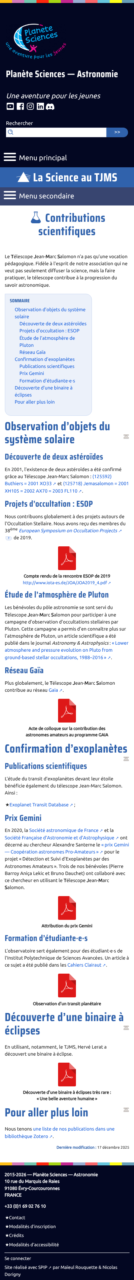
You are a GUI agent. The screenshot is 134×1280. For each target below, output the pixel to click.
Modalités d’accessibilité (34, 1245)
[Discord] (50, 106)
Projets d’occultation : (49, 331)
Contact (17, 1218)
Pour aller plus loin (35, 402)
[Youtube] (10, 106)
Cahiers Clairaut (84, 965)
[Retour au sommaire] (126, 437)
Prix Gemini (31, 373)
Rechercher (19, 123)
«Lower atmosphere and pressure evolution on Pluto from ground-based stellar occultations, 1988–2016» (66, 650)
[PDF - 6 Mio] (67, 710)
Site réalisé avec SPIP (25, 1267)
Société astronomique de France (64, 830)
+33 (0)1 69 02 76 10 (25, 1206)
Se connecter (17, 1258)
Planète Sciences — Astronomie (62, 74)
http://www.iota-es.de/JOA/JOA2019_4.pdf (65, 583)
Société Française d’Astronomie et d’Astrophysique (59, 838)
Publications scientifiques (46, 366)
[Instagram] (30, 106)
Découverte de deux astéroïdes (52, 324)
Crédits (16, 1235)
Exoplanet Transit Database (39, 805)
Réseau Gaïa (32, 352)
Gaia (53, 690)
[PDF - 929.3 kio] (67, 985)
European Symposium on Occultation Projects (68, 531)
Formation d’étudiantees (47, 381)
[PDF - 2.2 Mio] (67, 1073)
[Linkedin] (40, 106)
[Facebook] (20, 106)
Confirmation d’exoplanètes (44, 359)
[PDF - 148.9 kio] (67, 907)
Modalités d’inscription (32, 1227)
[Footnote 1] (9, 538)
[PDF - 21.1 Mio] (67, 557)
